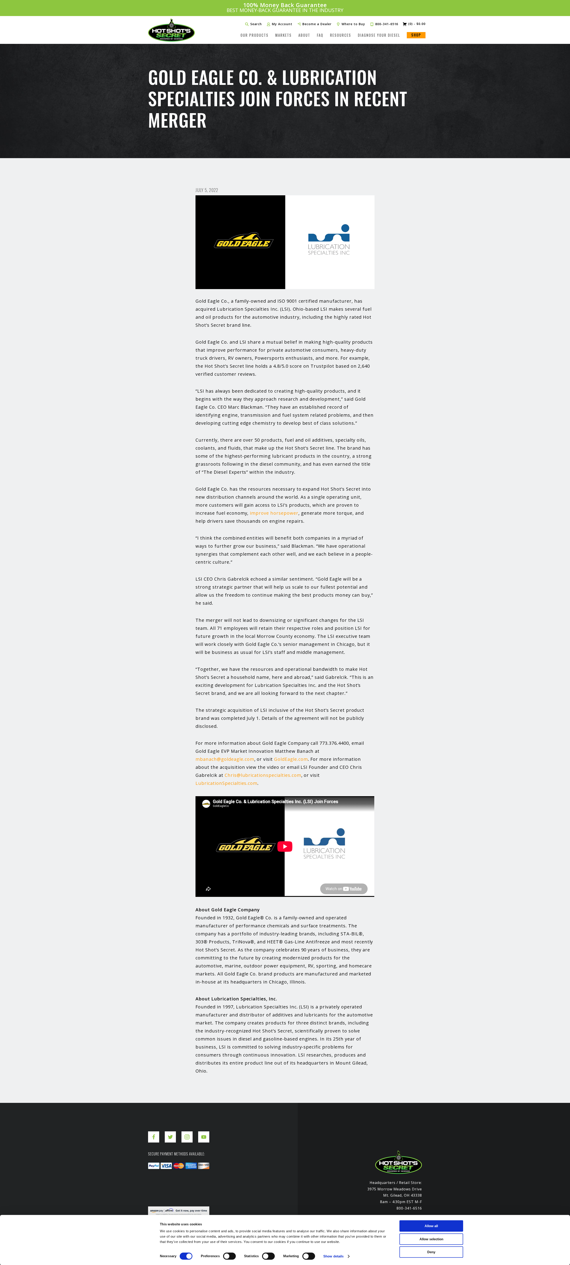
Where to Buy (353, 24)
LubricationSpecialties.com (226, 783)
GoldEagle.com (291, 759)
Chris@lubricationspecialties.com (263, 775)
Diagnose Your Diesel (379, 35)
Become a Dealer (317, 24)
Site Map (218, 1203)
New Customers (285, 8)
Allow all (431, 1226)
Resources (340, 35)
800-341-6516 (386, 24)
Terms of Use (191, 1203)
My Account (282, 24)
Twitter (170, 1133)
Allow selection (431, 1239)
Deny (431, 1252)
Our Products (254, 35)
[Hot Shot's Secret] (171, 30)
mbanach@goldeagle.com (224, 759)
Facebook (153, 1133)
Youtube (203, 1133)
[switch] (229, 1256)
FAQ (320, 35)
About (304, 35)
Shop (416, 35)
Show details (333, 1256)
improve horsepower (274, 513)
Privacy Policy (160, 1203)
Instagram (187, 1133)
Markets (283, 35)
